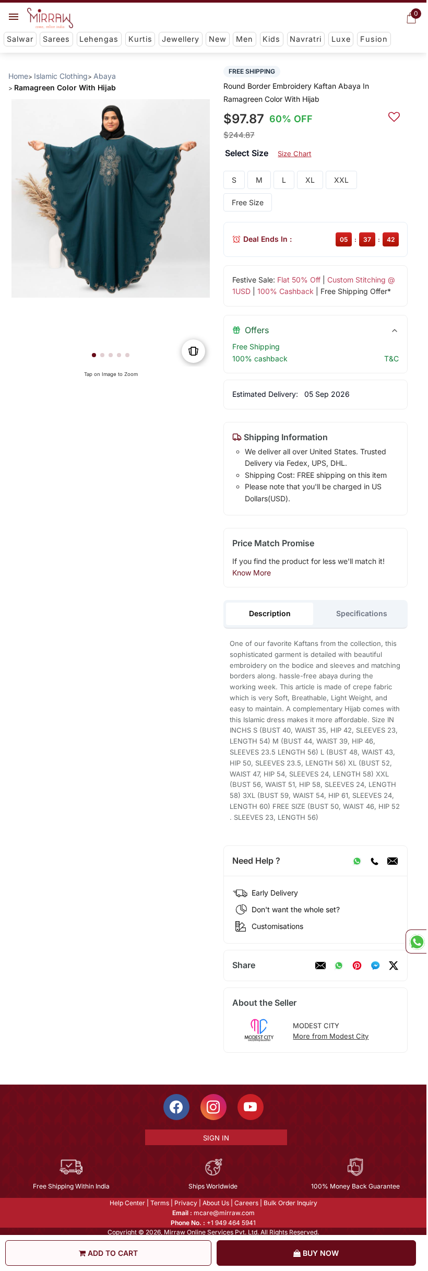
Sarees (56, 38)
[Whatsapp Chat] (416, 941)
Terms (159, 1203)
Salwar (20, 38)
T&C (391, 358)
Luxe (341, 38)
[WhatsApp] (357, 861)
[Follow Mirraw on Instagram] (213, 1107)
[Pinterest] (357, 965)
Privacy (185, 1203)
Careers (246, 1203)
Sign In (216, 1138)
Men (244, 38)
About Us (216, 1203)
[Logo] (50, 18)
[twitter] (393, 965)
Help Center (127, 1203)
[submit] (394, 115)
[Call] (374, 861)
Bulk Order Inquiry (290, 1203)
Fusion (374, 38)
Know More (251, 572)
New (218, 38)
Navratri (306, 38)
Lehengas (98, 38)
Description (270, 613)
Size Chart (294, 153)
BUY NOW (320, 1253)
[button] (94, 355)
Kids (271, 38)
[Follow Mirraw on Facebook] (176, 1107)
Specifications (361, 613)
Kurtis (140, 38)
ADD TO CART (112, 1253)
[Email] (392, 861)
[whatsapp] (339, 965)
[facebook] (375, 965)
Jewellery (180, 38)
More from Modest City (330, 1036)
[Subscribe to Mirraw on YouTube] (250, 1107)
